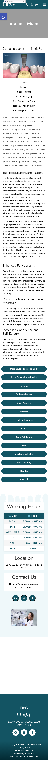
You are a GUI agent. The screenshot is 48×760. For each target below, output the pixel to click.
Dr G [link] (7, 117)
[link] (3, 16)
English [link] (10, 2)
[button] (44, 4)
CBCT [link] (19, 106)
